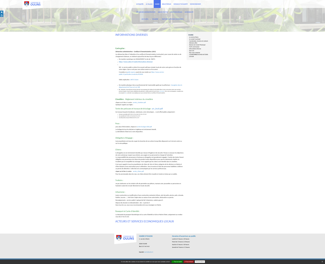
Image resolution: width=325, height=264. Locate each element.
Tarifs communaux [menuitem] (194, 47)
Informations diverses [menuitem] (195, 49)
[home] (1, 12)
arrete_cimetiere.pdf (139, 102)
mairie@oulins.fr (148, 252)
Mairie (190, 35)
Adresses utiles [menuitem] (193, 43)
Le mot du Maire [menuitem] (193, 37)
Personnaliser (200, 261)
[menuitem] (200, 37)
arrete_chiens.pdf (138, 171)
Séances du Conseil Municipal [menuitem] (197, 45)
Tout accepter (178, 261)
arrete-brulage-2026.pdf (144, 127)
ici (125, 93)
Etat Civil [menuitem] (191, 50)
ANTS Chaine (134, 80)
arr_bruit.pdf (157, 109)
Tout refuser (189, 261)
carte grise (161, 91)
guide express (131, 72)
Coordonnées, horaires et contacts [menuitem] (198, 41)
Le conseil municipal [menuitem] (194, 39)
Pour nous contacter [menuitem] (194, 52)
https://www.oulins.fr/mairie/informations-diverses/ (136, 62)
